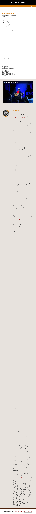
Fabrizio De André (16, 110)
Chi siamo (22, 6)
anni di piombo (29, 390)
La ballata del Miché (21, 195)
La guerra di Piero (16, 324)
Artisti (10, 6)
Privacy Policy (25, 511)
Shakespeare (19, 219)
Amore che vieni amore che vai (19, 196)
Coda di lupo (16, 363)
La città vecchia (20, 191)
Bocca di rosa (23, 217)
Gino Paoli (15, 184)
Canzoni (14, 6)
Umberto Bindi (29, 184)
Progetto (6, 6)
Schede (18, 6)
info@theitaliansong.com (18, 511)
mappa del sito (30, 511)
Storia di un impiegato (27, 388)
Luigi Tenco (21, 184)
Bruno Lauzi (15, 185)
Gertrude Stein (24, 219)
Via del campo (20, 198)
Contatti (27, 6)
